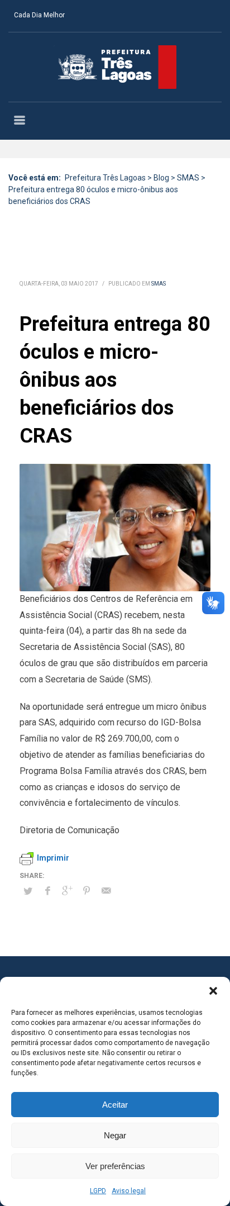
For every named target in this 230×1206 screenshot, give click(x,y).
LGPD (98, 1191)
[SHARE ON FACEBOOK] (47, 890)
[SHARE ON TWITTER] (28, 891)
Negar (115, 1135)
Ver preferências (115, 1166)
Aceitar (115, 1104)
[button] (213, 990)
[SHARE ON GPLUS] (67, 890)
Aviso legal (129, 1191)
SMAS (158, 284)
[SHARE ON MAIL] (106, 890)
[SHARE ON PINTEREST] (86, 890)
